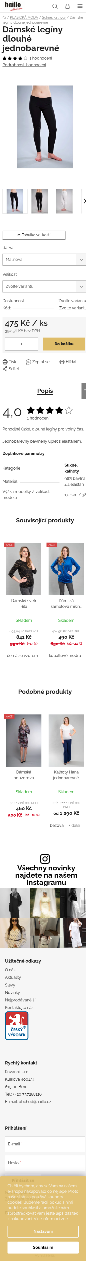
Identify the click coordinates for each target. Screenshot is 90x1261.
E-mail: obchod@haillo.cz (28, 1101)
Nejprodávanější (20, 1000)
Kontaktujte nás (19, 1007)
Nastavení (43, 1231)
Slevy (10, 985)
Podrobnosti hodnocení (24, 65)
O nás (10, 970)
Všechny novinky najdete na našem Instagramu (46, 875)
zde (64, 1218)
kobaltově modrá (65, 655)
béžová (57, 825)
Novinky (12, 992)
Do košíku (64, 344)
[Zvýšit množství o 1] (34, 344)
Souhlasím (43, 1247)
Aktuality (13, 977)
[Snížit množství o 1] (9, 344)
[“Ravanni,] (16, 1025)
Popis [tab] (45, 390)
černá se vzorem (22, 655)
